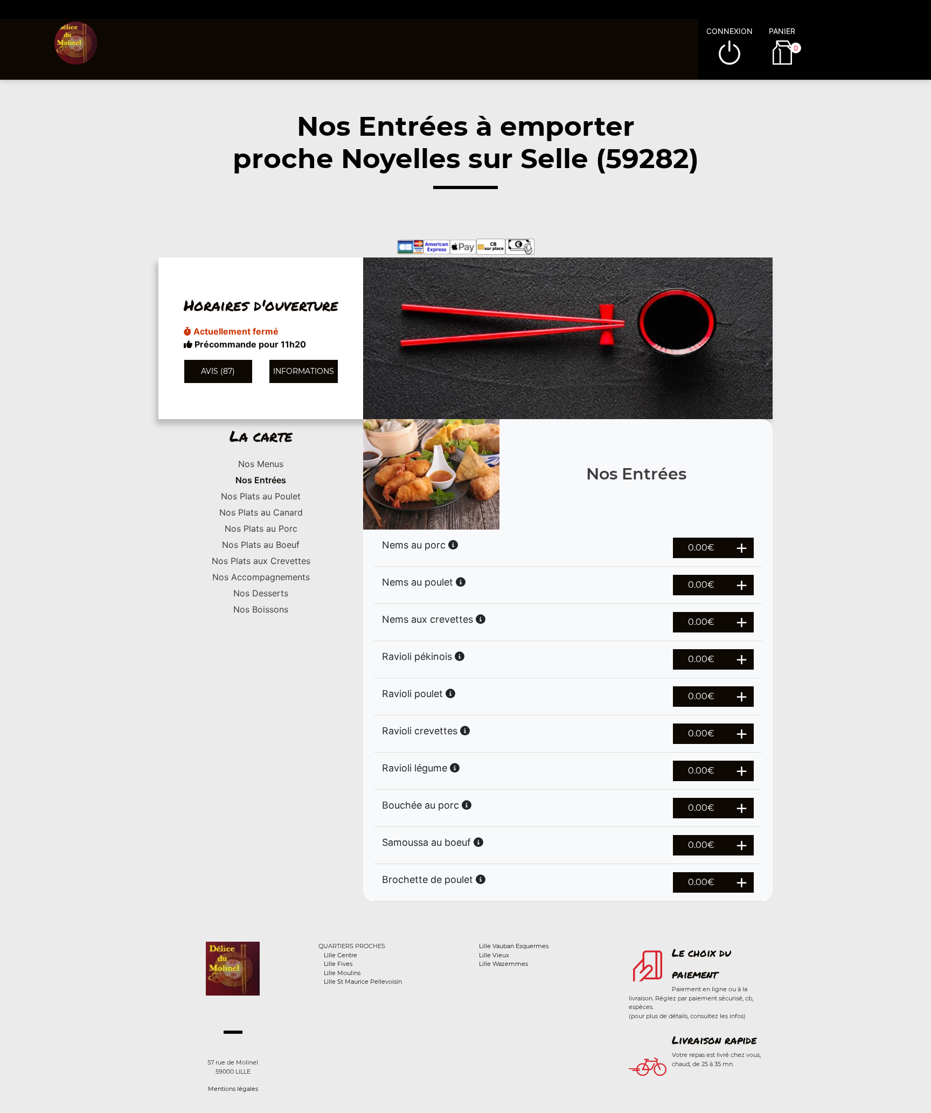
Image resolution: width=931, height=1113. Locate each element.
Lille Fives (338, 964)
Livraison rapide (714, 1039)
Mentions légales (233, 1089)
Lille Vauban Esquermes (513, 946)
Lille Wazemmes (503, 964)
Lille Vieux (494, 955)
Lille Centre (340, 955)
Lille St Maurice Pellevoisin (363, 981)
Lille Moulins (342, 973)
